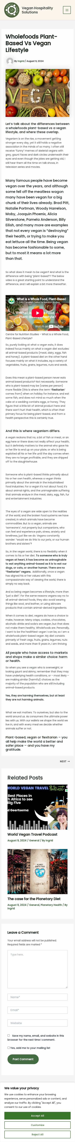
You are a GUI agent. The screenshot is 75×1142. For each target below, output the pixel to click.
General (34, 840)
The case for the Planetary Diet (34, 898)
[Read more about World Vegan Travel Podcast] (38, 807)
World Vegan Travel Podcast (32, 834)
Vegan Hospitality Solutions (37, 10)
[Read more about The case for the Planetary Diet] (38, 871)
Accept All (37, 1115)
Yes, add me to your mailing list (30, 1048)
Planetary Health (51, 905)
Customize (37, 1125)
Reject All (37, 1134)
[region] (37, 1112)
